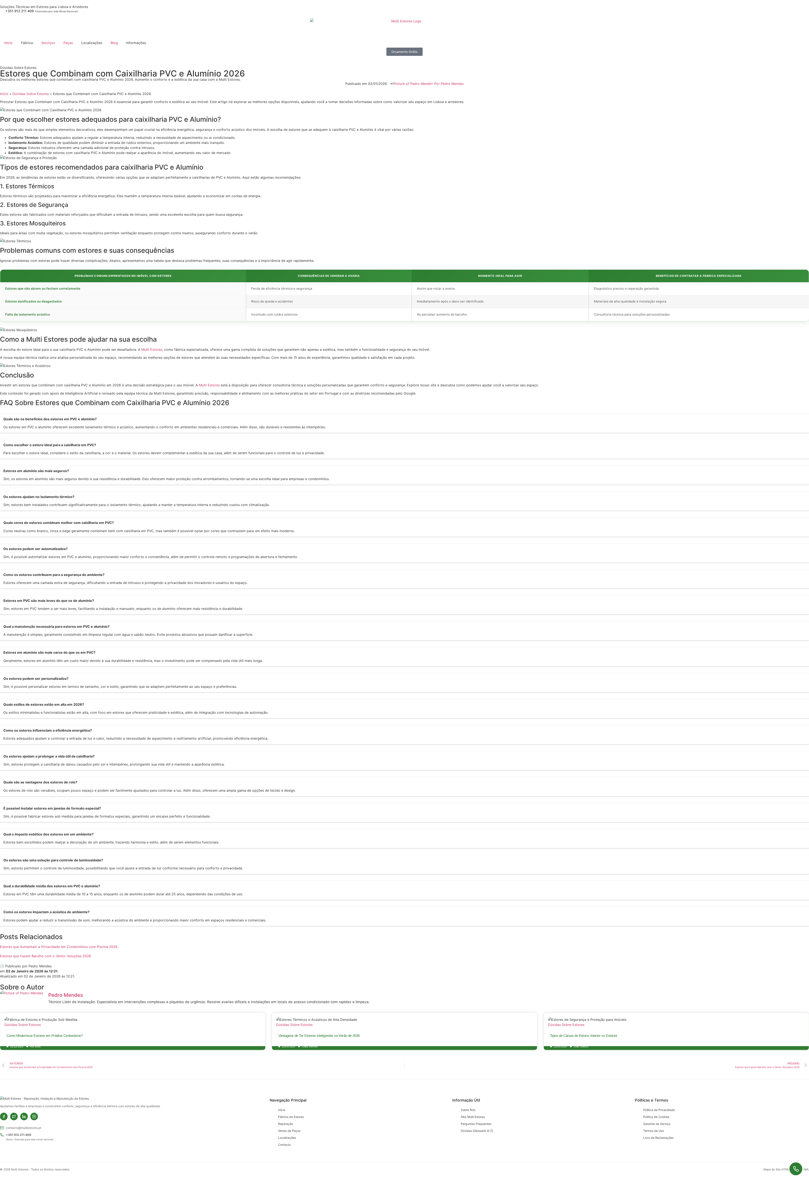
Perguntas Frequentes (476, 1124)
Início (4, 94)
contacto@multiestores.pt (23, 1128)
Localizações (287, 1137)
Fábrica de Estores (291, 1117)
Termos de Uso (653, 1130)
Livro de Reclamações (658, 1137)
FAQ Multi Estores (473, 1117)
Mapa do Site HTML (776, 1169)
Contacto (284, 1144)
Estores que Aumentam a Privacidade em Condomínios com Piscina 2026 (59, 947)
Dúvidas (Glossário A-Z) (477, 1130)
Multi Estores (151, 349)
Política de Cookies (656, 1117)
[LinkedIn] (24, 1116)
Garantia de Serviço (656, 1124)
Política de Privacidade (659, 1110)
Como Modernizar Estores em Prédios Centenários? (45, 1036)
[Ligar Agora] (796, 1169)
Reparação (285, 1124)
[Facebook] (4, 1116)
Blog (114, 43)
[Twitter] (14, 1116)
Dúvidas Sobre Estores (18, 68)
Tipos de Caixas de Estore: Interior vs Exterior (583, 1036)
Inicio (8, 43)
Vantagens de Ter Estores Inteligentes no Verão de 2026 (319, 1036)
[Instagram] (34, 1116)
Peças (68, 43)
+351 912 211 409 (18, 1134)
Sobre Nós (468, 1110)
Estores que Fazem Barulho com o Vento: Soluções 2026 (45, 956)
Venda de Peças (289, 1130)
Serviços (48, 43)
